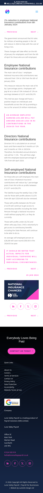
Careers (7, 373)
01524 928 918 (10, 452)
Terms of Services (11, 376)
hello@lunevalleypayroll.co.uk (16, 455)
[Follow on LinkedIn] (13, 306)
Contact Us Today (20, 351)
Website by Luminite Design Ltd (22, 488)
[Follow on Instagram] (35, 306)
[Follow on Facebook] (20, 306)
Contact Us (8, 378)
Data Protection (10, 384)
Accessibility (9, 387)
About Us (8, 370)
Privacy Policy (9, 381)
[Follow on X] (28, 306)
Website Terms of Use (13, 390)
